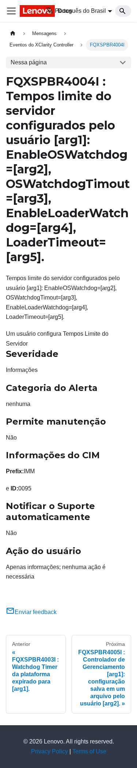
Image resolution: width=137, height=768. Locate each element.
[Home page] (13, 33)
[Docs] (27, 11)
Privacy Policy (49, 751)
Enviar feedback (36, 612)
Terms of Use (89, 751)
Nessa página (29, 62)
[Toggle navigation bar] (11, 10)
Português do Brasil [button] (80, 11)
